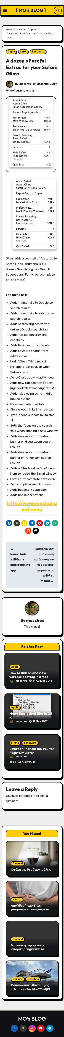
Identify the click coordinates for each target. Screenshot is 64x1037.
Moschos (33, 979)
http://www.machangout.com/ (32, 506)
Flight (15, 742)
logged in (29, 795)
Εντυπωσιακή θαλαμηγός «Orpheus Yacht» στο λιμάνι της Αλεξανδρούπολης (31, 989)
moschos (25, 83)
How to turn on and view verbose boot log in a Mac (28, 675)
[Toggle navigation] (5, 10)
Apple (11, 51)
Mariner (18, 979)
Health (17, 899)
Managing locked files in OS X (30, 715)
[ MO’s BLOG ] (31, 10)
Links (23, 51)
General (18, 863)
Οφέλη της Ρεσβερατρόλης (31, 869)
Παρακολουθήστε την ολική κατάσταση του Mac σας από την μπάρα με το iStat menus (43, 565)
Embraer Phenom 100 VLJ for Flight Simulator (31, 751)
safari (31, 90)
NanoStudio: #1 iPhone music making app (20, 562)
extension (17, 90)
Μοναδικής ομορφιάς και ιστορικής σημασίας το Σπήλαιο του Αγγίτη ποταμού (29, 951)
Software (38, 51)
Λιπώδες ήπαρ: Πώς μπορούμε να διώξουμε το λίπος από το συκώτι (30, 909)
